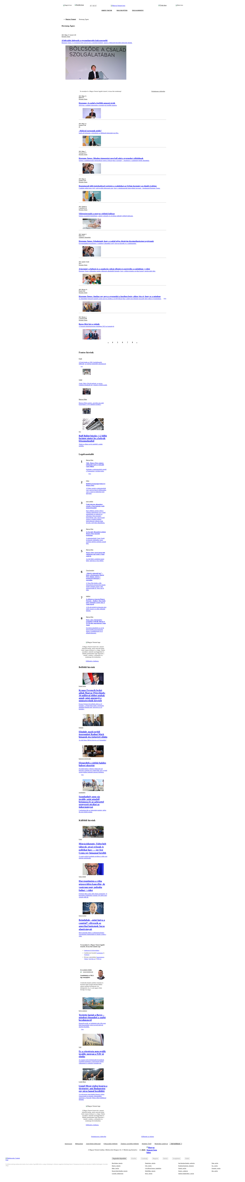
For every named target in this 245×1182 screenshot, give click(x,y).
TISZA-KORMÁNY (138, 10)
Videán (86, 959)
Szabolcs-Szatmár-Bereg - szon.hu (186, 1173)
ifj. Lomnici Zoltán (86, 970)
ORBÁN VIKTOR (106, 10)
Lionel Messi (82, 1082)
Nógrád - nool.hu (182, 1168)
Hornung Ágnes (66, 36)
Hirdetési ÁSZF (146, 1144)
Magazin (155, 1158)
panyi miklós (89, 501)
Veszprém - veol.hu (216, 1168)
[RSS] (103, 963)
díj (79, 127)
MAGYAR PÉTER (122, 10)
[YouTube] (100, 963)
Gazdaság (144, 1158)
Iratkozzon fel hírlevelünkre (91, 950)
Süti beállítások (175, 1144)
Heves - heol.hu (148, 1173)
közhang (81, 727)
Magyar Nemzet (70, 19)
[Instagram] (90, 963)
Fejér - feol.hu (148, 1165)
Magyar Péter (83, 399)
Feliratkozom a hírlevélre (158, 91)
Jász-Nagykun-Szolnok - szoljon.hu (186, 1163)
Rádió (187, 1158)
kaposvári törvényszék (85, 758)
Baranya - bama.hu (116, 1165)
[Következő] (140, 342)
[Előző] (104, 342)
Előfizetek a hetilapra (92, 661)
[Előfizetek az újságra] (162, 5)
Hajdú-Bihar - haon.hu (150, 1171)
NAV (80, 1047)
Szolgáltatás (176, 1158)
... (108, 342)
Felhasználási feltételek (111, 1144)
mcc (80, 431)
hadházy (88, 596)
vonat (80, 380)
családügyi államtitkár (85, 237)
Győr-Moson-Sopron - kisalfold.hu (153, 1168)
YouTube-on (92, 959)
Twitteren (86, 954)
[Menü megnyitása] (179, 5)
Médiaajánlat (79, 1144)
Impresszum (68, 1144)
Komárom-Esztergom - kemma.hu (186, 1165)
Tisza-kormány (90, 570)
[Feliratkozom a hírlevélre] (79, 6)
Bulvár (165, 1158)
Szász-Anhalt (82, 876)
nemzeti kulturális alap (88, 972)
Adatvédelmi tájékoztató (93, 1144)
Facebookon (99, 953)
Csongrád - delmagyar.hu (117, 1173)
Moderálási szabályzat (161, 1144)
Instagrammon (100, 957)
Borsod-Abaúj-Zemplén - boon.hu (119, 1171)
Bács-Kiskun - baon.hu (117, 1163)
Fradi (80, 359)
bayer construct (83, 1011)
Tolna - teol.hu (215, 1163)
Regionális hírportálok (119, 1158)
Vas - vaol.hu (215, 1165)
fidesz (87, 481)
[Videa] (97, 963)
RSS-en (99, 959)
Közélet (133, 1158)
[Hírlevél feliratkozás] (83, 963)
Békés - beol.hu (115, 1168)
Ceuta (80, 839)
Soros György (82, 915)
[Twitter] (93, 963)
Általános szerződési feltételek (130, 1144)
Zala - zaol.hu (215, 1171)
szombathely (82, 792)
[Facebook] (86, 963)
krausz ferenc (82, 686)
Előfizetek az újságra (147, 1136)
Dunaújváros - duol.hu (150, 1163)
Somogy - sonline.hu (183, 1171)
